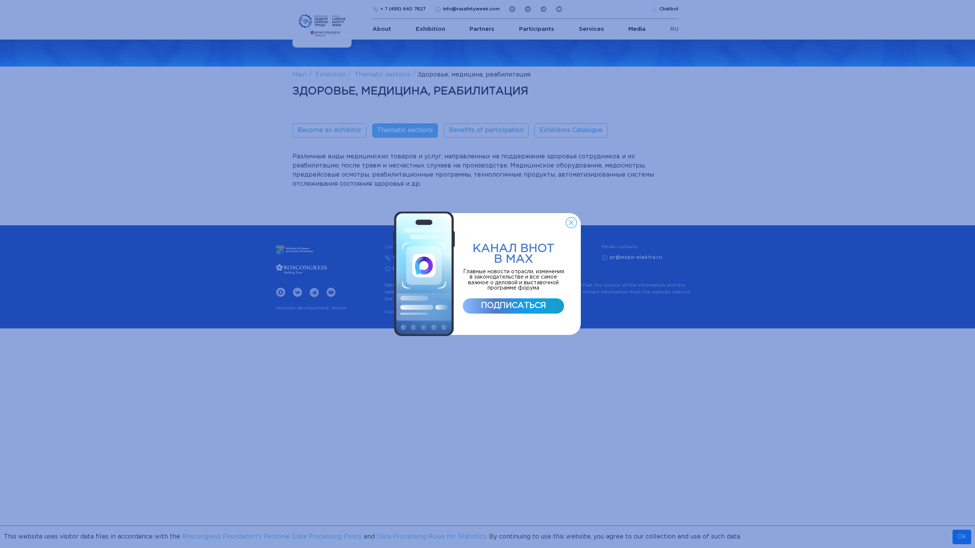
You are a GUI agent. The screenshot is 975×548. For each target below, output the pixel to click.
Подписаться (513, 305)
